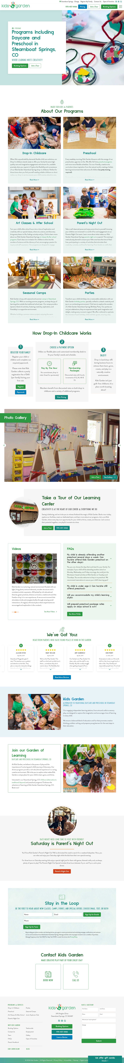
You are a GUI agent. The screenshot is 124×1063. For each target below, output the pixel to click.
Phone (83, 1014)
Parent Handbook (13, 1042)
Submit (99, 1040)
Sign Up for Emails (92, 914)
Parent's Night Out (62, 871)
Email (101, 1014)
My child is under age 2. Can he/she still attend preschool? (87, 587)
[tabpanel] (34, 580)
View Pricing (61, 397)
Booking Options (109, 6)
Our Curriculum (14, 1049)
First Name (84, 1009)
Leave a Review (62, 1037)
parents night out (90, 237)
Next (120, 445)
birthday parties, (79, 301)
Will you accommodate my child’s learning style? (88, 596)
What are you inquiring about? (89, 1019)
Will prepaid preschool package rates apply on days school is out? (85, 605)
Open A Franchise (31, 1039)
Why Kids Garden (14, 1025)
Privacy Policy (73, 937)
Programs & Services (15, 1005)
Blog (28, 1049)
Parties (28, 1008)
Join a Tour (94, 6)
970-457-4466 (71, 6)
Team (9, 1035)
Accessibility (67, 1060)
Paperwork (20, 392)
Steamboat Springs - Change (70, 1)
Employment (30, 1032)
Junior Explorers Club (32, 1015)
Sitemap (75, 1060)
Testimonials (29, 1028)
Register (21, 386)
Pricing (82, 6)
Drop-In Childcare (13, 1008)
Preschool (11, 1011)
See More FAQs (75, 614)
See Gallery (108, 477)
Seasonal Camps (31, 1011)
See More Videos (49, 612)
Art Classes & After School (16, 1015)
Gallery (28, 1035)
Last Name (102, 1009)
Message (84, 1025)
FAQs (10, 1039)
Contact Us (11, 1032)
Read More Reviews (62, 677)
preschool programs (105, 161)
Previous (4, 445)
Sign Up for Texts (31, 926)
